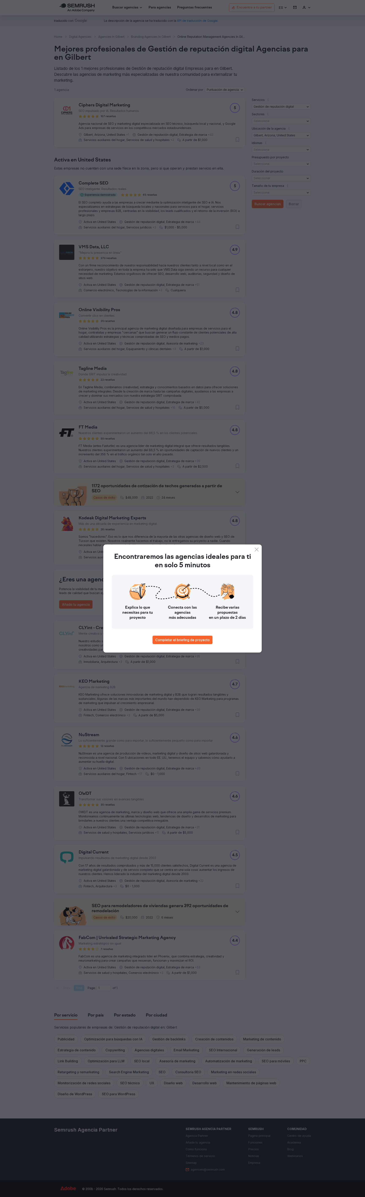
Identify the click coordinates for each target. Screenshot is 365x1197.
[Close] (257, 549)
